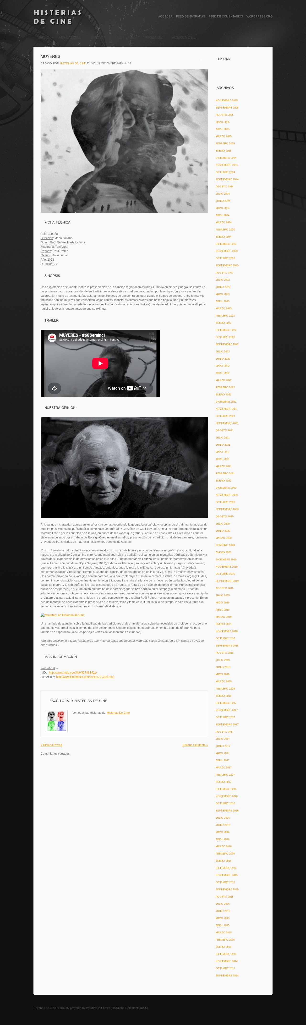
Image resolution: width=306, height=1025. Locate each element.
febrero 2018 (225, 688)
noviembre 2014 (227, 961)
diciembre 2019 (226, 559)
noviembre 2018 (227, 631)
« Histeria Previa (51, 745)
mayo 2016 (223, 832)
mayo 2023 (223, 294)
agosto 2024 (225, 186)
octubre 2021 (225, 416)
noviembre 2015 (227, 875)
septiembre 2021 (227, 423)
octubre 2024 (225, 172)
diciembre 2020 (226, 487)
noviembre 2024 (227, 165)
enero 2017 (223, 781)
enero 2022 (223, 394)
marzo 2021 (224, 466)
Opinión (98, 37)
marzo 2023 (224, 308)
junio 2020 (223, 530)
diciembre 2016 (226, 789)
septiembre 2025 (227, 107)
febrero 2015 (225, 939)
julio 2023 (223, 279)
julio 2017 (223, 738)
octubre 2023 (225, 258)
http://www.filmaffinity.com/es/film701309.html (85, 677)
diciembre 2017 (226, 703)
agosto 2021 (225, 430)
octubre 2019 (225, 573)
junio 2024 (223, 200)
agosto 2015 (225, 896)
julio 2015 (223, 903)
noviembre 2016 (227, 796)
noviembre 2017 (227, 710)
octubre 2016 (225, 803)
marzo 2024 (224, 222)
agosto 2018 (225, 652)
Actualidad (70, 37)
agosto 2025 (225, 114)
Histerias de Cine (44, 1008)
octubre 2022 (225, 337)
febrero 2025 (225, 143)
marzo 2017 (224, 767)
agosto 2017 (225, 731)
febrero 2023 (225, 315)
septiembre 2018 (227, 645)
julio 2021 (223, 437)
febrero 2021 (225, 473)
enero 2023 (223, 322)
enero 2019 (223, 624)
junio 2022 (223, 358)
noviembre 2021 (227, 408)
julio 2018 (223, 659)
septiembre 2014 (227, 975)
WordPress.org (259, 16)
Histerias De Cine (73, 63)
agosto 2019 (225, 588)
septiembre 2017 (227, 724)
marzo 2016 (224, 846)
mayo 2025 (223, 122)
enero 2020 (223, 552)
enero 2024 (223, 236)
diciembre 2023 (226, 243)
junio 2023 (223, 286)
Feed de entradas (190, 16)
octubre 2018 (225, 638)
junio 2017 (223, 746)
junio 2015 (223, 911)
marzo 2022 (224, 380)
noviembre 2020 (227, 494)
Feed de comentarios (226, 16)
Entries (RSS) (110, 1008)
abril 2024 (223, 215)
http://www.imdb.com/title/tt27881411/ (73, 672)
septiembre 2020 (227, 509)
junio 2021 (223, 444)
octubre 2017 (225, 717)
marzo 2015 (224, 932)
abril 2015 (223, 925)
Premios (154, 37)
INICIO (43, 37)
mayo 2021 (223, 451)
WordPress (93, 1008)
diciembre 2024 (226, 157)
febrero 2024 (225, 229)
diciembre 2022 (226, 330)
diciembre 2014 (226, 954)
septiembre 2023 (227, 265)
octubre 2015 (225, 882)
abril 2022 (223, 373)
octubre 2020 (225, 502)
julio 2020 (223, 523)
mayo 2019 (223, 602)
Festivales (126, 37)
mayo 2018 (223, 674)
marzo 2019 (224, 616)
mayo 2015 (223, 918)
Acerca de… (184, 37)
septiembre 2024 (227, 179)
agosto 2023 (225, 272)
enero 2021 (223, 480)
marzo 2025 (224, 136)
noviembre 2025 (227, 100)
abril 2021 (223, 459)
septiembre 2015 (227, 889)
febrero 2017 (225, 774)
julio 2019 (223, 595)
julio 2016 (223, 817)
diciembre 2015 (226, 867)
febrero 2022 (225, 387)
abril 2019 (223, 609)
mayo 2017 (223, 753)
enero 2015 (223, 946)
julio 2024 (223, 193)
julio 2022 (223, 351)
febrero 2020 (225, 545)
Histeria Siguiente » (195, 745)
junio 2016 (223, 824)
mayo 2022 (223, 365)
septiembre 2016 (227, 810)
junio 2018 (223, 667)
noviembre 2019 (227, 566)
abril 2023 (223, 301)
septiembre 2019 (227, 581)
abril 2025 (223, 129)
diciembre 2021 (226, 401)
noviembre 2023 (227, 251)
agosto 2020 (225, 516)
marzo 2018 (224, 681)
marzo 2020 (224, 538)
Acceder (165, 16)
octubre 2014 (225, 968)
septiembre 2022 (227, 344)
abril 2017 (223, 760)
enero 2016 (223, 860)
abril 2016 (223, 839)
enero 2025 (223, 150)
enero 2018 (223, 695)
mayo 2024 (223, 208)
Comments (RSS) (136, 1008)
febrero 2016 (225, 853)
